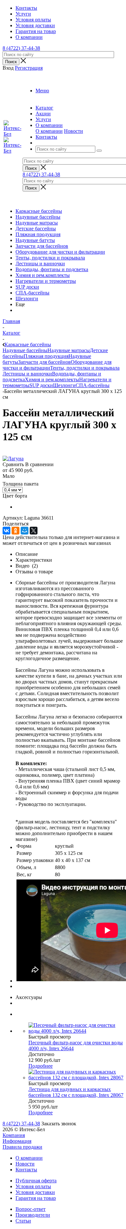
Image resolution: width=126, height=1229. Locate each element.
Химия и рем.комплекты (43, 275)
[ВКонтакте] (6, 530)
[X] (33, 530)
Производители (33, 1215)
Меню (42, 90)
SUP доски (27, 287)
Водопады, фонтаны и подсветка (52, 269)
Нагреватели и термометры (46, 281)
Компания (14, 1135)
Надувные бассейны (38, 217)
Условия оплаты (33, 1186)
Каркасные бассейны (39, 211)
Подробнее (40, 1066)
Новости (73, 131)
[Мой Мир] (24, 530)
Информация (17, 1141)
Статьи (23, 1220)
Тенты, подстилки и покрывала (50, 257)
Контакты (26, 1169)
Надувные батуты (35, 240)
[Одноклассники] (15, 530)
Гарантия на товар (36, 1198)
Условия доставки (35, 1192)
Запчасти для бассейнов (42, 246)
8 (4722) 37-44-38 (21, 48)
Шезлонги (27, 298)
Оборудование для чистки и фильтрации (60, 252)
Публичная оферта (36, 1180)
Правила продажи (22, 1147)
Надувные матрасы (37, 222)
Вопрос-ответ (31, 1209)
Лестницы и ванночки (40, 263)
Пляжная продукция (38, 234)
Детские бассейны (36, 228)
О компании (49, 131)
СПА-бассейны (32, 292)
